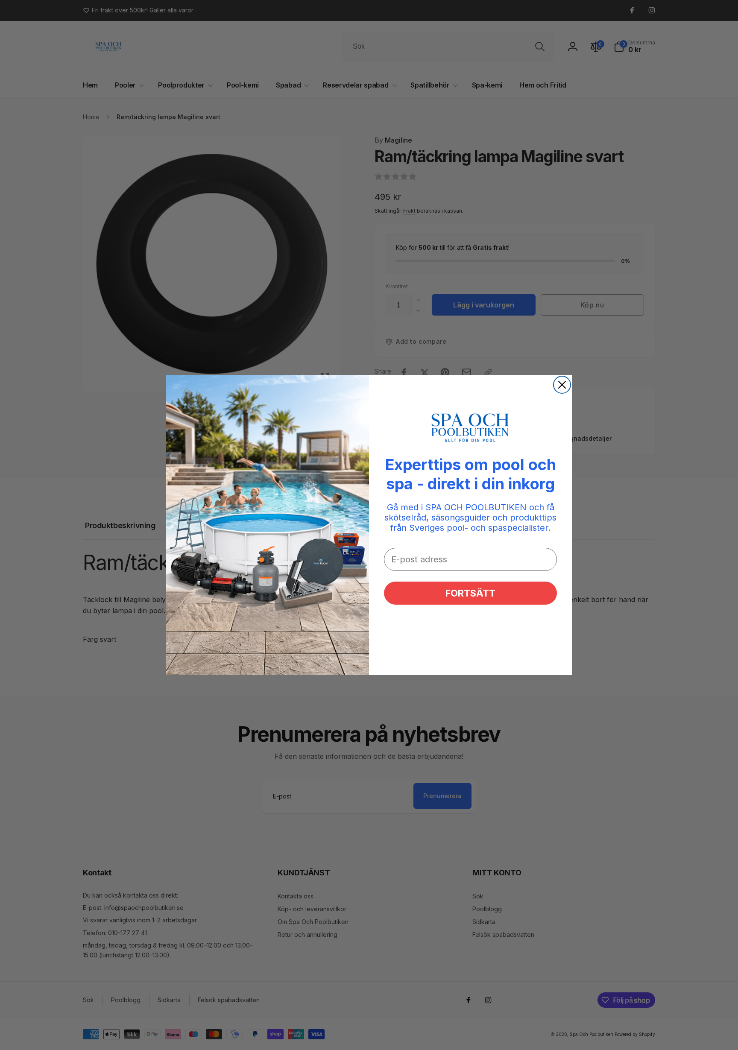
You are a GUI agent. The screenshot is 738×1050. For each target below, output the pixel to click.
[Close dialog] (562, 384)
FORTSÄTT (470, 593)
